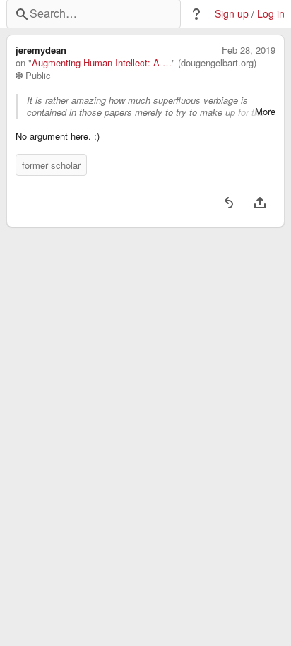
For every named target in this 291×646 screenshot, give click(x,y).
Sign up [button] (232, 13)
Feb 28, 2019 (248, 50)
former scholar (51, 164)
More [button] (265, 111)
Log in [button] (271, 13)
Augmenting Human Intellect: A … (102, 62)
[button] (196, 14)
